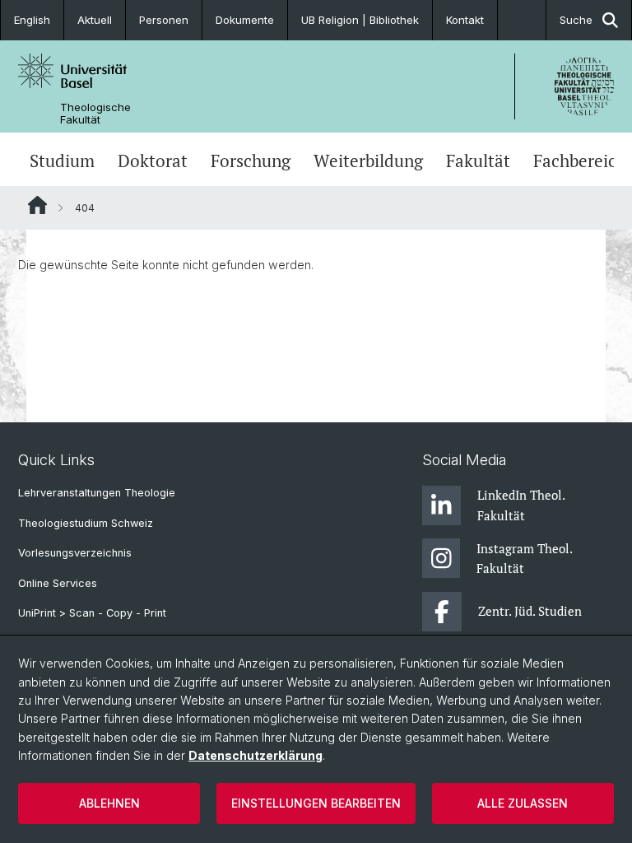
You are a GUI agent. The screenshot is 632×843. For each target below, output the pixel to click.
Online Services (57, 583)
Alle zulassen (522, 803)
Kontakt (465, 19)
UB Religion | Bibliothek (360, 19)
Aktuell (94, 19)
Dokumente (245, 19)
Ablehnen (109, 803)
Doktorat (153, 161)
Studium (62, 161)
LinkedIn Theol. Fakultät (521, 505)
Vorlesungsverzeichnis (75, 553)
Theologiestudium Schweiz (85, 523)
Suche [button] (576, 19)
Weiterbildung (368, 161)
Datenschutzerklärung (255, 755)
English (32, 19)
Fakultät (478, 161)
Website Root (37, 205)
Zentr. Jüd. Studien (530, 611)
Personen (163, 19)
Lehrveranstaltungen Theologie (96, 493)
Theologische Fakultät (95, 113)
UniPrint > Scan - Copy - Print (92, 613)
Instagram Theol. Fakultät (524, 558)
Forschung (250, 161)
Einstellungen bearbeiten (316, 803)
